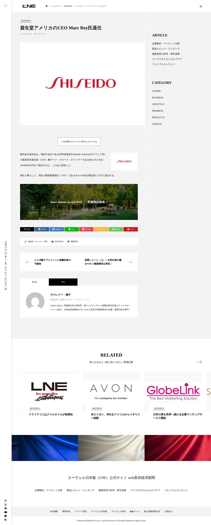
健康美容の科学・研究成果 (166, 54)
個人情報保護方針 (152, 511)
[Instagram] (5, 501)
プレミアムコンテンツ (163, 64)
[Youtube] (5, 512)
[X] (5, 504)
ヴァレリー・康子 (41, 241)
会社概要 (54, 511)
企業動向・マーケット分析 (166, 43)
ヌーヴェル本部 (118, 511)
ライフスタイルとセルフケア (167, 59)
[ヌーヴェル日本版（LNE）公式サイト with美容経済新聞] (29, 6)
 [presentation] (199, 362)
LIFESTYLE (158, 104)
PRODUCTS (158, 117)
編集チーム (135, 511)
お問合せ (168, 511)
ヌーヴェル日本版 (99, 511)
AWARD (156, 91)
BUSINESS (59, 241)
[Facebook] (5, 508)
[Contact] (5, 516)
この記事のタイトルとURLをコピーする (79, 141)
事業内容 (66, 511)
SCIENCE (157, 124)
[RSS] (5, 519)
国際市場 (74, 241)
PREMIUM (157, 111)
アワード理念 (81, 511)
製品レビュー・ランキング (166, 48)
